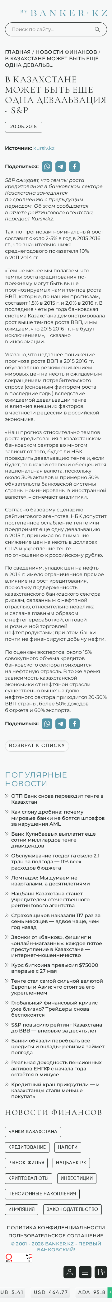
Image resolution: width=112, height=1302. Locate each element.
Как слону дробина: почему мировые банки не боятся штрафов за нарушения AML (58, 818)
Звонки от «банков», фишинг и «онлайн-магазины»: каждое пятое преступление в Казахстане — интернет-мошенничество (56, 946)
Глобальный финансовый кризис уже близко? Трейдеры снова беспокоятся (54, 1009)
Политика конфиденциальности (56, 1227)
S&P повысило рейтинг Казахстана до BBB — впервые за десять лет (56, 1028)
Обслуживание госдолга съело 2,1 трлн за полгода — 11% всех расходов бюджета (55, 861)
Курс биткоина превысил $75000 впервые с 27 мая (54, 968)
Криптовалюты (28, 1178)
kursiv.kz (43, 148)
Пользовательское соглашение (55, 1235)
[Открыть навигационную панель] (85, 1272)
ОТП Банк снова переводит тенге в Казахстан (57, 799)
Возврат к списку (37, 745)
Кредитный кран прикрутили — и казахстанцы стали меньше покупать (55, 1090)
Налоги (68, 1147)
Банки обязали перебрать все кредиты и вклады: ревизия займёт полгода (58, 1046)
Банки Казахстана (33, 1131)
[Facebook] (74, 166)
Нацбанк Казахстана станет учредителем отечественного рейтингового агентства (50, 899)
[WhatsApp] (47, 166)
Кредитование (27, 1147)
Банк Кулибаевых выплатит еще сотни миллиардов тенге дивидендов (53, 840)
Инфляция (21, 1209)
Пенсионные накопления (42, 1194)
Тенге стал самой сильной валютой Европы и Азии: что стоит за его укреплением (57, 987)
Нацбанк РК (71, 1163)
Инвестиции (77, 1178)
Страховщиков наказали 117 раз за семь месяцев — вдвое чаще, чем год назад (55, 921)
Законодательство (72, 1209)
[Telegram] (60, 166)
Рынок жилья (26, 1163)
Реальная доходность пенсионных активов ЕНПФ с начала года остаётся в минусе (56, 1068)
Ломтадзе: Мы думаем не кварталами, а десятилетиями (50, 881)
